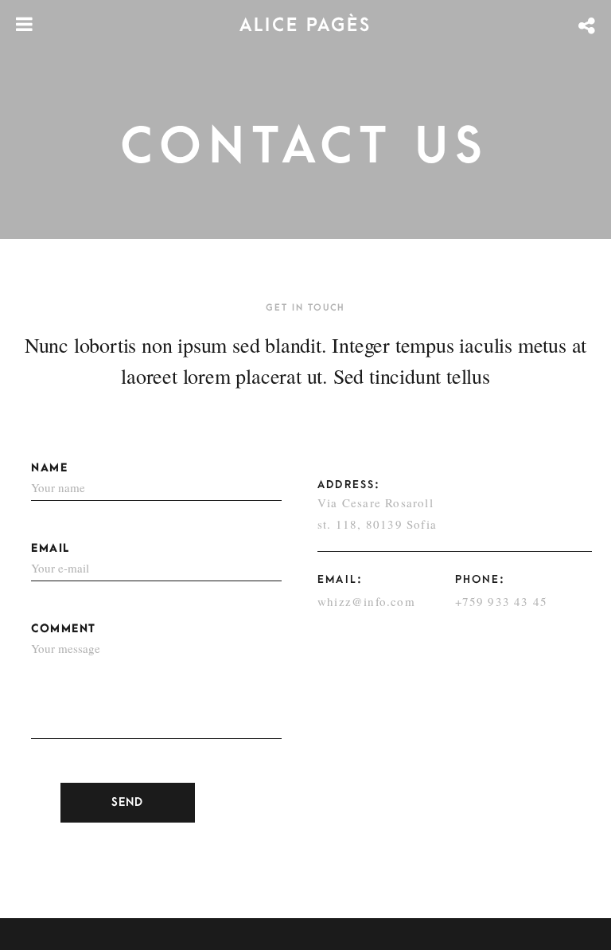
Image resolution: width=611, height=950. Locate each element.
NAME (49, 468)
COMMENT (63, 629)
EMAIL (50, 548)
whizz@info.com (366, 601)
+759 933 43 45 (501, 601)
